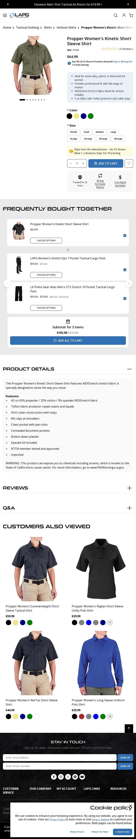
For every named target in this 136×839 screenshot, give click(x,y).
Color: (72, 110)
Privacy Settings (101, 819)
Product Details (28, 369)
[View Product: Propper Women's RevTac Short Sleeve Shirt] (35, 663)
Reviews (15, 488)
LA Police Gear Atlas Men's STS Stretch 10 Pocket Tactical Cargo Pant (72, 289)
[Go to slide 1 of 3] (128, 4)
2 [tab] (27, 100)
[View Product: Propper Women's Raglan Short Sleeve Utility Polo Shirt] (101, 569)
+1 (110, 622)
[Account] (124, 15)
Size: (71, 125)
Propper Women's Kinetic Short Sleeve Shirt (59, 224)
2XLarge (88, 138)
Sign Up (125, 757)
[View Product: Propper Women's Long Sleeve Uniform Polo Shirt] (101, 663)
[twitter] (68, 777)
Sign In (117, 61)
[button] (100, 181)
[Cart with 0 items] (131, 15)
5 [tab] (35, 100)
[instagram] (61, 777)
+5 (110, 716)
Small (86, 131)
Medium (100, 131)
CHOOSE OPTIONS (46, 240)
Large (113, 131)
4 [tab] (33, 100)
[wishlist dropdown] (129, 163)
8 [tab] (44, 100)
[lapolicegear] (19, 15)
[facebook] (54, 777)
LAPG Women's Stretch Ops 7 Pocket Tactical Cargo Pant (67, 258)
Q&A (9, 508)
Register (128, 61)
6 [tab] (38, 100)
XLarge (73, 138)
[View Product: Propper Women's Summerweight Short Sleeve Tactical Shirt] (35, 569)
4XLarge (118, 138)
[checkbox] (124, 235)
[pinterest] (75, 777)
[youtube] (82, 777)
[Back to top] (129, 728)
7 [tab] (41, 100)
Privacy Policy (57, 819)
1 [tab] (22, 100)
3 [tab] (30, 100)
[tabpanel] (32, 65)
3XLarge (103, 138)
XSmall (73, 131)
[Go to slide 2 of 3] (8, 4)
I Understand (122, 832)
